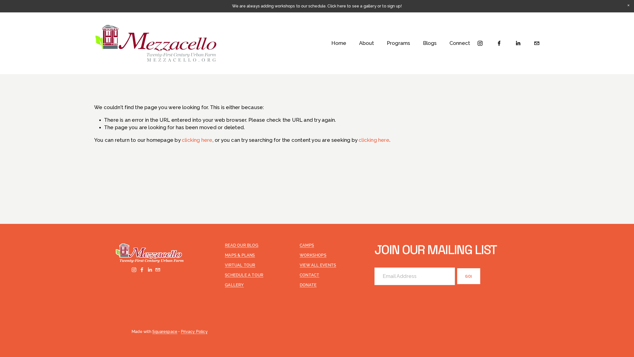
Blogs (430, 43)
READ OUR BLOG (241, 245)
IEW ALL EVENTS (319, 265)
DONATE (308, 285)
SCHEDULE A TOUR (244, 275)
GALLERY (234, 285)
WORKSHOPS (313, 255)
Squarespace (164, 331)
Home (338, 43)
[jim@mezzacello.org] (537, 43)
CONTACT (309, 275)
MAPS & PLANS (240, 255)
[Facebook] (499, 43)
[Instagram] (480, 43)
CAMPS (307, 245)
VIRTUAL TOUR (240, 265)
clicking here (197, 140)
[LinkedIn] (518, 43)
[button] (628, 5)
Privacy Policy (194, 331)
